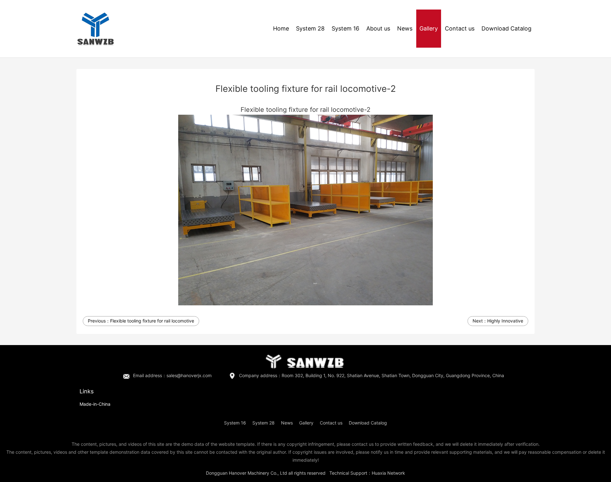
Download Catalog (506, 28)
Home (281, 28)
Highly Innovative (505, 320)
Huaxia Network (388, 473)
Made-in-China (95, 404)
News (404, 28)
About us (378, 28)
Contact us (459, 28)
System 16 (345, 28)
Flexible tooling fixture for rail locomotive (152, 320)
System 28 (310, 28)
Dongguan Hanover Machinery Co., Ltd (246, 473)
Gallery (428, 28)
